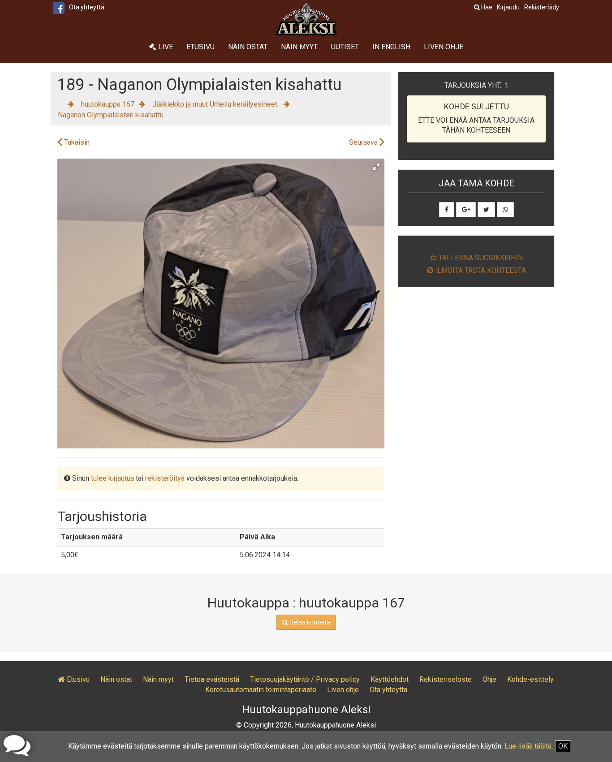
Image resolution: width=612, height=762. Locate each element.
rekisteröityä (165, 478)
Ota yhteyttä (86, 7)
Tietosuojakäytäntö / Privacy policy (305, 679)
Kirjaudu (508, 7)
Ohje (489, 679)
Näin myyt (299, 47)
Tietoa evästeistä (212, 679)
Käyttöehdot (390, 679)
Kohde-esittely (530, 679)
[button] (376, 166)
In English (391, 47)
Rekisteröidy (541, 7)
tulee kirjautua (112, 478)
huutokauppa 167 (107, 104)
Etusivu (200, 47)
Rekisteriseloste (445, 679)
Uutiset (345, 47)
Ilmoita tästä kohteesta (479, 270)
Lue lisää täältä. (528, 746)
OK (563, 746)
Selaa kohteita (309, 622)
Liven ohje (443, 47)
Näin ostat (247, 47)
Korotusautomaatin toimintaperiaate (260, 689)
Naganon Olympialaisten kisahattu (111, 115)
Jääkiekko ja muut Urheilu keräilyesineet (215, 104)
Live (164, 47)
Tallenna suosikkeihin (480, 258)
